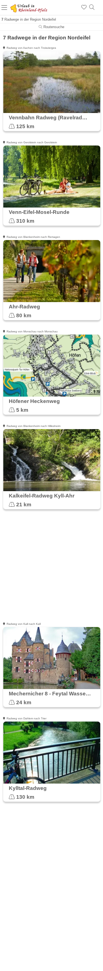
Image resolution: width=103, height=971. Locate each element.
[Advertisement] (51, 569)
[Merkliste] (84, 7)
